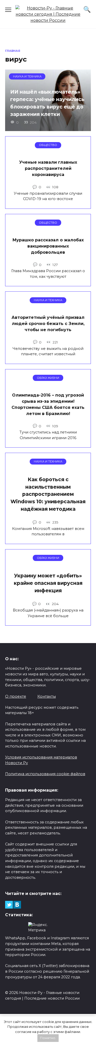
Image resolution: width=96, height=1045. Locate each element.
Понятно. (48, 1038)
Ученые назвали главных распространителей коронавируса (48, 168)
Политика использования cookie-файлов (45, 774)
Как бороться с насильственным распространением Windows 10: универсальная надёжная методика (48, 494)
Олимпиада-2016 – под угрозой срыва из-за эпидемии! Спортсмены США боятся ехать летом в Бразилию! (48, 404)
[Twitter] (9, 905)
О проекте (15, 696)
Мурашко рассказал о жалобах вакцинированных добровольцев (48, 245)
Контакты (46, 696)
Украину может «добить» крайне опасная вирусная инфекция (48, 583)
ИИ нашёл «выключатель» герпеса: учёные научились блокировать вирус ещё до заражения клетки (47, 103)
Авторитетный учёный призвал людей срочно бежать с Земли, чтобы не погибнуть (48, 323)
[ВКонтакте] (17, 905)
